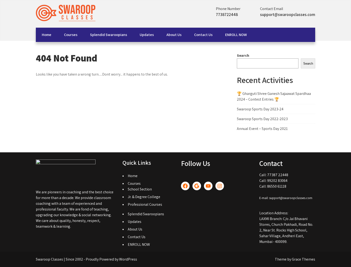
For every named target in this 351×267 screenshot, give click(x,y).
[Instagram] (219, 186)
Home (46, 34)
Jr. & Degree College (144, 196)
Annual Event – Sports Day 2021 (262, 128)
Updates (147, 34)
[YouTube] (208, 186)
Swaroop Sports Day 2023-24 (260, 109)
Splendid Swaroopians (108, 34)
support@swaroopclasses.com (287, 14)
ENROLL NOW (236, 34)
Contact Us (203, 34)
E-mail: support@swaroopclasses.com (285, 198)
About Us (173, 34)
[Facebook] (185, 186)
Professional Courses (145, 204)
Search (243, 55)
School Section (140, 189)
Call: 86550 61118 (272, 186)
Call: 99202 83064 (273, 180)
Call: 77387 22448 (273, 174)
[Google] (196, 186)
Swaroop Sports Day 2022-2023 (262, 118)
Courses (70, 34)
